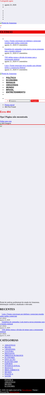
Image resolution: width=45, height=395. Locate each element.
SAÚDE (8, 376)
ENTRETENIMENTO (15, 92)
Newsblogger (27, 390)
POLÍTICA (9, 374)
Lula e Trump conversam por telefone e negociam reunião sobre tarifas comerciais (23, 42)
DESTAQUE (10, 353)
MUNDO (8, 372)
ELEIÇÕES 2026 (11, 362)
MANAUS (9, 368)
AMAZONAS (10, 345)
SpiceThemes (14, 392)
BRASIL (8, 347)
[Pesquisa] (6, 98)
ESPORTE (9, 364)
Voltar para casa (6, 121)
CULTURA (9, 351)
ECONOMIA (10, 357)
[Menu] (1, 25)
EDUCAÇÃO (10, 360)
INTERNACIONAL (12, 366)
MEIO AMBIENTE (12, 370)
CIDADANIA (10, 349)
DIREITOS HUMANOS (14, 355)
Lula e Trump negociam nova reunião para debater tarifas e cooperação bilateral (23, 67)
